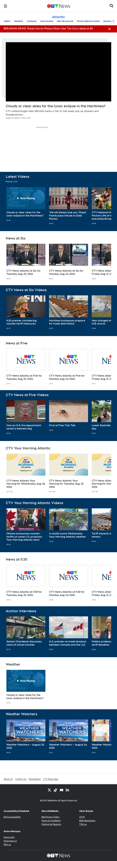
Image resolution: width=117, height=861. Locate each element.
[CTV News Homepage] (58, 6)
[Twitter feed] (49, 790)
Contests (32, 21)
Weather (18, 21)
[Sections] (5, 6)
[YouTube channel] (61, 790)
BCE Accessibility (12, 817)
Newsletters (35, 779)
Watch (7, 21)
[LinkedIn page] (67, 790)
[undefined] (25, 204)
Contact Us (20, 779)
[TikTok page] (55, 790)
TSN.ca (83, 824)
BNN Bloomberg (87, 820)
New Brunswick (65, 21)
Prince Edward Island (88, 21)
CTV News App (50, 779)
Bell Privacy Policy (50, 817)
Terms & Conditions (51, 820)
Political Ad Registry (51, 824)
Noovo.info (9, 837)
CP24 (82, 817)
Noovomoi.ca (10, 841)
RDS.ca (7, 844)
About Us (8, 779)
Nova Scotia (46, 21)
